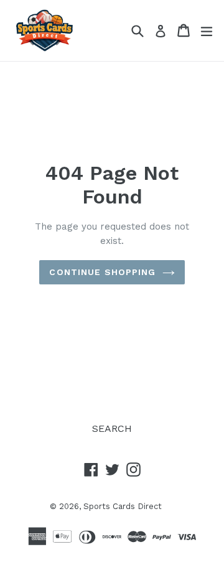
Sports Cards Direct (122, 506)
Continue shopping (102, 272)
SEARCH (112, 428)
